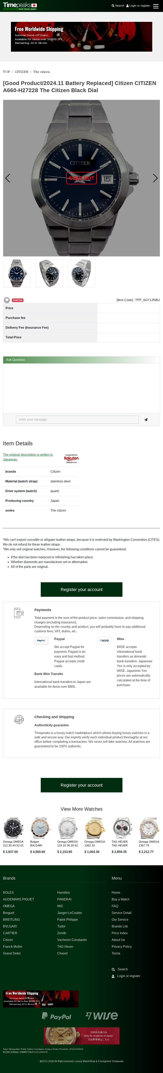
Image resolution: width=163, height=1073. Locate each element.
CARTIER (10, 933)
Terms (116, 953)
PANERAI (64, 899)
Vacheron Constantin (72, 940)
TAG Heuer (65, 946)
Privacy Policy (122, 946)
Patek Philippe (67, 919)
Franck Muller (12, 946)
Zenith (61, 933)
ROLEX (8, 892)
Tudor (61, 926)
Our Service (120, 919)
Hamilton (63, 892)
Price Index (120, 933)
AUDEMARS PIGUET (18, 899)
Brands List (120, 926)
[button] (8, 178)
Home (116, 892)
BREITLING (11, 919)
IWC (60, 906)
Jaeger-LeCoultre (69, 913)
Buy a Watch (120, 899)
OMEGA (9, 906)
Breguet (8, 913)
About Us (118, 940)
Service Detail (122, 913)
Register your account (82, 589)
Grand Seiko (12, 953)
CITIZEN (21, 72)
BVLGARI (10, 926)
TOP (6, 72)
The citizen (41, 72)
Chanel (62, 953)
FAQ (115, 906)
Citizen (8, 940)
